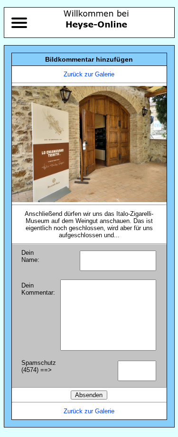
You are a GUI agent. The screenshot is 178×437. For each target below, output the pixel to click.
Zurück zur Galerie (89, 74)
